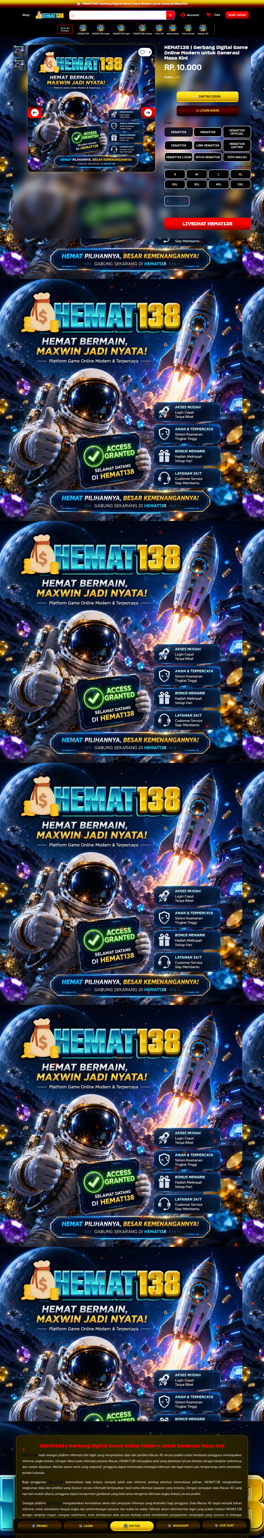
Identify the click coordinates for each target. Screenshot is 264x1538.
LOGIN (88, 1525)
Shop (26, 15)
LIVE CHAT (227, 1525)
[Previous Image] (35, 112)
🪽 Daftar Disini (207, 96)
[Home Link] (49, 15)
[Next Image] (148, 112)
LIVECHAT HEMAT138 (207, 224)
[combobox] (117, 15)
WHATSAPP (181, 1525)
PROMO (42, 1525)
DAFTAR (134, 1525)
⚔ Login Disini (207, 110)
